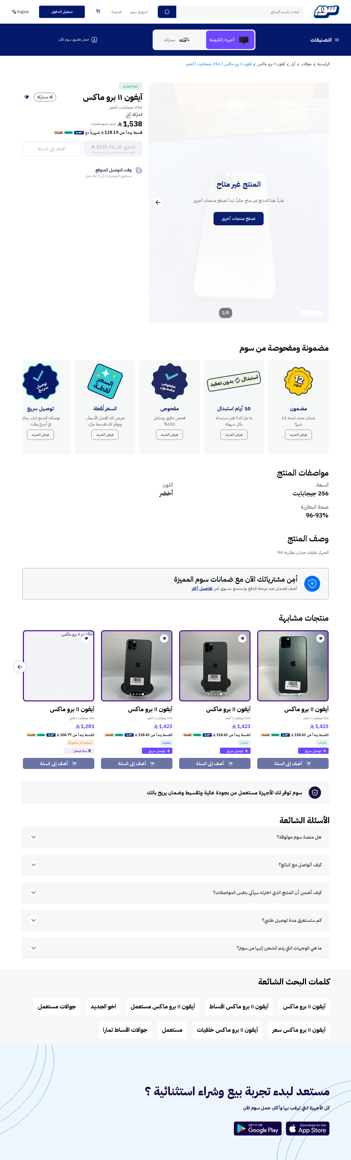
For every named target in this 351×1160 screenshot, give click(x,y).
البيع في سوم (138, 12)
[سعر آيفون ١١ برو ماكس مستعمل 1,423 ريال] (293, 666)
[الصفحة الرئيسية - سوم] (326, 11)
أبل (128, 115)
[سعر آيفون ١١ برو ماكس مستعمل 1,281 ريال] (58, 666)
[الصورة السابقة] (319, 202)
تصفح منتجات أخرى (238, 219)
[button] (167, 12)
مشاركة (42, 97)
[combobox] (230, 12)
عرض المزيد (298, 434)
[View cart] (98, 11)
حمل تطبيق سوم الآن (74, 39)
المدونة (117, 12)
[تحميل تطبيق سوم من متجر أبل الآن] (308, 1128)
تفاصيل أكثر (202, 588)
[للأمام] (20, 667)
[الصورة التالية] (158, 202)
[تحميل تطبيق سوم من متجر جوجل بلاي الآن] (260, 1128)
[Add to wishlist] (26, 97)
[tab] (230, 40)
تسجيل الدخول (61, 11)
